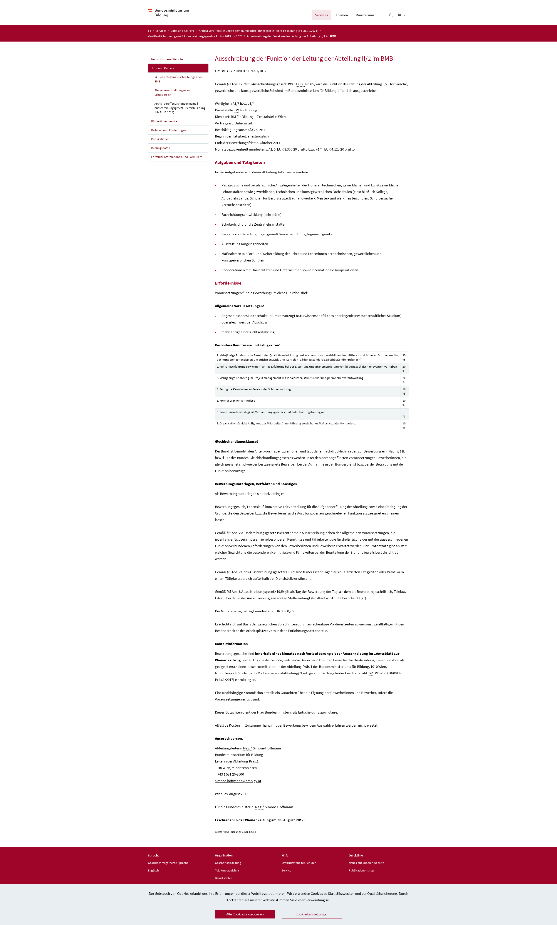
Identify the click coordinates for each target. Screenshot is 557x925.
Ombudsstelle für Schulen (299, 863)
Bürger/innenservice (164, 121)
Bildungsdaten (160, 148)
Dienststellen (224, 878)
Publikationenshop (361, 870)
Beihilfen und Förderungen (168, 130)
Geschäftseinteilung (228, 863)
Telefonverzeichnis (227, 870)
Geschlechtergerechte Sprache (168, 863)
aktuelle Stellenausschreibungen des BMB (178, 79)
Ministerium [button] (365, 15)
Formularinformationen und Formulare (176, 157)
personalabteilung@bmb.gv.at (293, 673)
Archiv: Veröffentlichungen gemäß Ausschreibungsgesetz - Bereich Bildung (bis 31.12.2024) (259, 31)
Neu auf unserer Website (167, 59)
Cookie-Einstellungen (312, 914)
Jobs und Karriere (183, 31)
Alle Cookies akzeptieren (245, 914)
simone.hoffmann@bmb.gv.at (238, 780)
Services (161, 31)
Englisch (153, 870)
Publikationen (160, 139)
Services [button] (321, 15)
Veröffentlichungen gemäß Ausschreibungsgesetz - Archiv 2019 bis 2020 (195, 36)
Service (286, 870)
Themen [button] (341, 15)
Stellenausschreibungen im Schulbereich (172, 92)
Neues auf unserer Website (366, 863)
